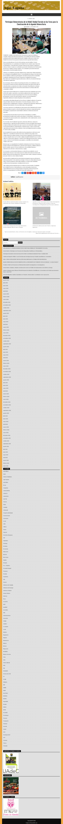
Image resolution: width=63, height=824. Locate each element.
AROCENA (5, 482)
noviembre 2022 (7, 404)
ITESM (4, 621)
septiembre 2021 (7, 443)
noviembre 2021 (7, 438)
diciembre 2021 (6, 435)
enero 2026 (6, 299)
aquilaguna (27, 26)
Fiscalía (5, 574)
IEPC (4, 604)
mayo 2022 (5, 421)
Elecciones (5, 557)
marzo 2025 (6, 327)
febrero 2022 (6, 429)
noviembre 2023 (7, 371)
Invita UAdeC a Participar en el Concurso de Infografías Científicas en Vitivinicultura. (22, 251)
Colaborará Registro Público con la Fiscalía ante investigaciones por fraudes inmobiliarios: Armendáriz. (27, 256)
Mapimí (5, 637)
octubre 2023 (6, 374)
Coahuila (5, 507)
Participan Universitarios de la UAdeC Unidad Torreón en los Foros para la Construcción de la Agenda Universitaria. (31, 23)
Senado (5, 704)
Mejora (5, 643)
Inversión (5, 618)
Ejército (5, 554)
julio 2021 (5, 449)
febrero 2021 (6, 463)
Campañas (5, 487)
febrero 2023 (6, 396)
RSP (4, 684)
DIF (4, 537)
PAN (4, 660)
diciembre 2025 (6, 302)
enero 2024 (5, 366)
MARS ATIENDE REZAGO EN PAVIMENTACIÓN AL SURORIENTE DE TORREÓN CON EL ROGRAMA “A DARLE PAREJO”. (31, 262)
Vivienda (5, 745)
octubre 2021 (6, 441)
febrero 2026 (6, 296)
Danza (4, 529)
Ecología (5, 546)
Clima (4, 504)
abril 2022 (5, 424)
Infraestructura (6, 615)
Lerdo (4, 629)
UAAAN (5, 726)
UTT (4, 737)
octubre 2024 (6, 341)
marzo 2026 (6, 293)
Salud (4, 690)
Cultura (4, 526)
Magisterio (5, 635)
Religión (5, 682)
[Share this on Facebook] (25, 173)
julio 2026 (5, 282)
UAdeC (33, 18)
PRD (4, 665)
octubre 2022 (6, 407)
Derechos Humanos (8, 535)
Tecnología (5, 715)
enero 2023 (5, 399)
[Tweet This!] (22, 173)
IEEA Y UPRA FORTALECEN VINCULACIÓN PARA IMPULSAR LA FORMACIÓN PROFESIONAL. (25, 259)
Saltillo (4, 687)
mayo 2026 (5, 288)
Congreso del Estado (8, 512)
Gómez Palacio (6, 593)
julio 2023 (5, 382)
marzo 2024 (6, 360)
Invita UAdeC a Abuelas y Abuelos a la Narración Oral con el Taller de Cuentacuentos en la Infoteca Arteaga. (28, 267)
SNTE (4, 709)
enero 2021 (5, 465)
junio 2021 (5, 452)
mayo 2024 (5, 355)
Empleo (5, 560)
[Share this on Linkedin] (41, 173)
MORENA (5, 651)
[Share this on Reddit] (33, 173)
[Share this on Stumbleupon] (35, 173)
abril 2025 (5, 324)
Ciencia (5, 501)
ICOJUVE (5, 601)
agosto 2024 (6, 346)
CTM (4, 524)
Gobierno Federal (7, 590)
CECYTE (5, 499)
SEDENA (5, 696)
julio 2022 (5, 416)
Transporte (5, 721)
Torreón (30, 18)
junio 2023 (5, 385)
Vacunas (5, 740)
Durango (5, 543)
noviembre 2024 (7, 338)
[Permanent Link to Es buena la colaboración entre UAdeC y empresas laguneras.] (46, 215)
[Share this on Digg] (38, 173)
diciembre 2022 (6, 402)
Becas (4, 485)
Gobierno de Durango (8, 587)
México (5, 646)
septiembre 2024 (7, 343)
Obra (4, 657)
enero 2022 (5, 432)
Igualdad (5, 607)
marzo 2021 (6, 460)
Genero (5, 582)
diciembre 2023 (6, 368)
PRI (4, 668)
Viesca (4, 743)
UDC (4, 732)
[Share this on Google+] (28, 173)
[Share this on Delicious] (43, 173)
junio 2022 (5, 418)
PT (3, 676)
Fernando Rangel (7, 568)
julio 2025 (5, 316)
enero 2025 (5, 332)
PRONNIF (5, 671)
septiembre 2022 (7, 410)
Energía (5, 562)
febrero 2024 (6, 363)
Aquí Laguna (6, 479)
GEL (4, 579)
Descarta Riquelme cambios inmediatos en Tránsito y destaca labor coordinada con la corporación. (26, 274)
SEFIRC (5, 698)
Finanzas (5, 571)
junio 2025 (5, 318)
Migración (5, 648)
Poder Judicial (6, 662)
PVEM (4, 679)
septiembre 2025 (7, 310)
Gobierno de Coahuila (8, 585)
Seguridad (5, 701)
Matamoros (6, 640)
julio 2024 (5, 349)
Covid (4, 521)
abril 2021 (5, 457)
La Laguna (5, 626)
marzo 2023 (6, 393)
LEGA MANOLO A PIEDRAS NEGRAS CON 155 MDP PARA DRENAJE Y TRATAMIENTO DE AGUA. (25, 248)
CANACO (5, 493)
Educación (5, 551)
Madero (5, 632)
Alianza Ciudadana (7, 476)
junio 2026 (5, 285)
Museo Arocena (7, 654)
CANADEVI (6, 496)
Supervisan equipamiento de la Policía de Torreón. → (48, 233)
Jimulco (5, 623)
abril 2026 (5, 291)
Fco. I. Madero (6, 565)
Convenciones (6, 515)
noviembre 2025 (7, 305)
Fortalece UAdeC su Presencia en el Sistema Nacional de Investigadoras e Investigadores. (24, 264)
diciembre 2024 (6, 335)
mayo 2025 (5, 321)
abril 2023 (5, 391)
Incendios (5, 610)
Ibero (4, 598)
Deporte (5, 532)
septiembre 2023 (7, 377)
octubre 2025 (6, 307)
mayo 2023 (5, 388)
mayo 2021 (5, 454)
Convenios (5, 518)
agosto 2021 (6, 446)
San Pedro (5, 693)
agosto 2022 (6, 413)
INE (4, 612)
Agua (4, 474)
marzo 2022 (6, 427)
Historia (5, 596)
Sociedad (5, 712)
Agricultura (5, 471)
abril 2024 (5, 357)
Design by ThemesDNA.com (31, 822)
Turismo (5, 723)
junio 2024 (5, 352)
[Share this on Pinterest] (30, 173)
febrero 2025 (6, 330)
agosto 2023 (6, 379)
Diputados (5, 540)
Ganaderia (5, 576)
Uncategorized (6, 734)
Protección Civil (7, 673)
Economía (5, 549)
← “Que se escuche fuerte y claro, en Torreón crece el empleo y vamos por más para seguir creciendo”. (27, 231)
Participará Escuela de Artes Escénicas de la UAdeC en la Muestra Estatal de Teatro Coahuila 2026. (25, 253)
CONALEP (5, 510)
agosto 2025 (6, 313)
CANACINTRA (6, 490)
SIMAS (4, 707)
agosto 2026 (6, 280)
